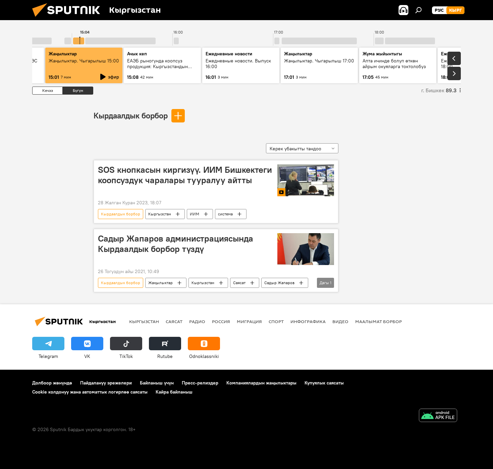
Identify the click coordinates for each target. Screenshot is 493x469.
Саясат (239, 282)
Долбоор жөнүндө (52, 383)
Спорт (276, 321)
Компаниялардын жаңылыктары (261, 383)
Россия (221, 321)
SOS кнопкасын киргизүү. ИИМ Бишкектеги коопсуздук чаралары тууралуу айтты (185, 175)
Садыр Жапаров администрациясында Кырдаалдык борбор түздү (175, 243)
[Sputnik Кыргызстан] (69, 18)
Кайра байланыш (174, 392)
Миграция (249, 321)
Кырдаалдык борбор (131, 115)
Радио (197, 321)
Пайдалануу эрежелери (106, 383)
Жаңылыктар (160, 282)
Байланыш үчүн (157, 383)
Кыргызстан (159, 213)
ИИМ (194, 213)
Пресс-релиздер (200, 383)
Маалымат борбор (378, 321)
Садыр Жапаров (279, 282)
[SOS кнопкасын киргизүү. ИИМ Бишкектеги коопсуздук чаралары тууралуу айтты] (305, 180)
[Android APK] (438, 416)
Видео (340, 321)
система (225, 213)
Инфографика (308, 321)
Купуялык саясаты (324, 383)
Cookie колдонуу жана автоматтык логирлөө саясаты (90, 392)
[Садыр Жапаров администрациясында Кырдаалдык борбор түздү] (305, 249)
